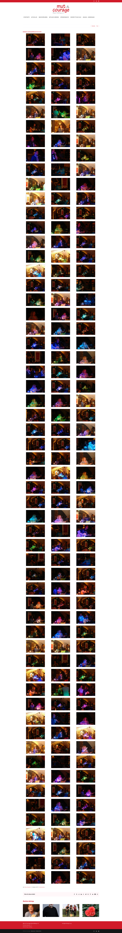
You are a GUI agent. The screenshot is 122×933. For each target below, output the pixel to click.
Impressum (33, 931)
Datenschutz (38, 931)
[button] (96, 17)
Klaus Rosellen (28, 887)
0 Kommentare (42, 887)
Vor (97, 26)
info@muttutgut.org (67, 923)
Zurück (93, 26)
